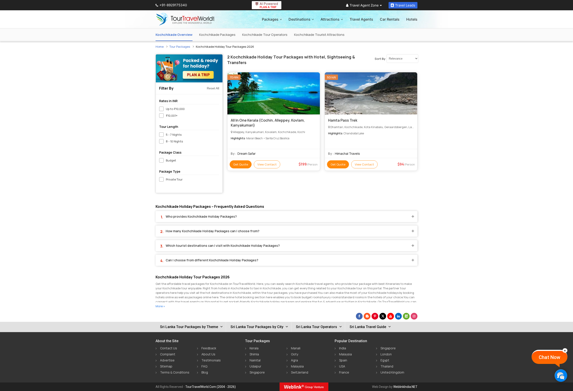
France (344, 372)
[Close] (564, 350)
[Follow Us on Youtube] (390, 316)
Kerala (254, 348)
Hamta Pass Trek (342, 120)
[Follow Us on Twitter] (382, 316)
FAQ (204, 366)
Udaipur (255, 366)
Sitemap (166, 366)
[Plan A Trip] (189, 68)
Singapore (257, 372)
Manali (295, 348)
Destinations (299, 19)
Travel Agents (361, 19)
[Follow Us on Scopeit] (406, 316)
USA (342, 366)
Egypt (385, 360)
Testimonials (211, 360)
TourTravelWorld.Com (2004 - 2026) (210, 387)
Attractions (330, 19)
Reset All (213, 88)
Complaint (167, 354)
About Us (208, 354)
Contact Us (168, 348)
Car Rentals (390, 19)
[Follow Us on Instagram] (414, 316)
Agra (294, 360)
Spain (343, 360)
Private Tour (174, 179)
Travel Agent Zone (364, 5)
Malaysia (297, 366)
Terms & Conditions (174, 372)
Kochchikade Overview (174, 34)
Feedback (208, 348)
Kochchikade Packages (217, 34)
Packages (270, 19)
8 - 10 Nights (174, 141)
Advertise (167, 360)
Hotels (411, 19)
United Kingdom (392, 372)
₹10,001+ (171, 116)
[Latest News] (367, 316)
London (386, 354)
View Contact (267, 164)
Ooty (294, 354)
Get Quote (240, 164)
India (342, 348)
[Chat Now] (561, 375)
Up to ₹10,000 (175, 109)
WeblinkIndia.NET (405, 387)
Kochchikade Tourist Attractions (319, 34)
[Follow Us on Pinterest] (375, 316)
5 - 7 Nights (174, 135)
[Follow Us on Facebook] (359, 316)
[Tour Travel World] (185, 19)
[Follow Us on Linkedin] (398, 316)
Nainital (255, 360)
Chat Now (549, 357)
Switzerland (299, 372)
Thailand (387, 366)
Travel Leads (405, 5)
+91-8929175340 (173, 5)
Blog (204, 372)
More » (160, 306)
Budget (171, 160)
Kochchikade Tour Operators (264, 34)
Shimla (254, 354)
